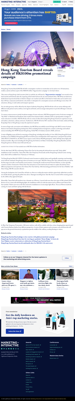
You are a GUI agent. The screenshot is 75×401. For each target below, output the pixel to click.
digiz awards (30, 349)
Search (65, 1)
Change (40, 1)
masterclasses (54, 358)
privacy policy (29, 387)
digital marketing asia (55, 347)
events (56, 5)
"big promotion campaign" (53, 94)
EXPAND (52, 349)
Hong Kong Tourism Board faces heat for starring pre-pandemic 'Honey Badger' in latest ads (29, 239)
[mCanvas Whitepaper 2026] (37, 16)
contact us (28, 380)
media (30, 5)
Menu (71, 1)
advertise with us (30, 377)
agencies (24, 5)
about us (28, 375)
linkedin (20, 84)
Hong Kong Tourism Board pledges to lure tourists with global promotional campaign (27, 237)
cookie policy (29, 382)
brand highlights (44, 5)
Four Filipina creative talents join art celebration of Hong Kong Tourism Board (25, 241)
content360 (53, 345)
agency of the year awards (33, 345)
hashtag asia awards (31, 368)
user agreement (30, 391)
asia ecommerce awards (32, 347)
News (8, 29)
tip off (64, 5)
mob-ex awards (30, 361)
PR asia (52, 352)
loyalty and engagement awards (34, 352)
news (13, 5)
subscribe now (16, 331)
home (3, 29)
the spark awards (31, 366)
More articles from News (36, 266)
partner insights (5, 5)
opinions (35, 5)
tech (51, 5)
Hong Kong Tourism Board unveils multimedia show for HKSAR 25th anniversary (27, 243)
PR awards (29, 363)
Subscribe (57, 2)
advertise (70, 5)
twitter (8, 84)
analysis (18, 5)
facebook (13, 84)
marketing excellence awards (33, 356)
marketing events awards (32, 354)
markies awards (30, 359)
